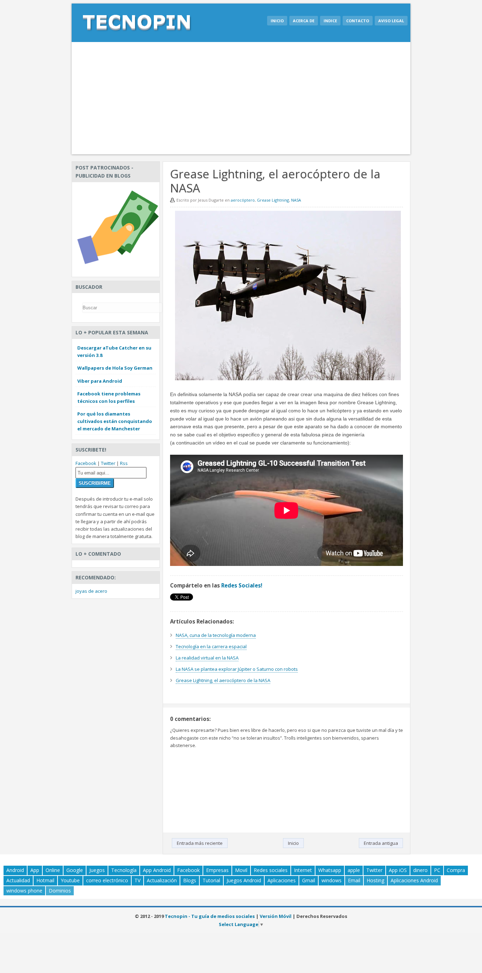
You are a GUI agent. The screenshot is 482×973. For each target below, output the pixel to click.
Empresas (217, 870)
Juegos (97, 870)
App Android (157, 870)
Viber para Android (99, 381)
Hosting (375, 880)
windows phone (24, 890)
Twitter (108, 463)
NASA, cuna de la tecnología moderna (216, 635)
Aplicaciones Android (414, 880)
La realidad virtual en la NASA (207, 658)
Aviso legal (391, 20)
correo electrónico (107, 880)
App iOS (398, 870)
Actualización (162, 880)
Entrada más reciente (200, 843)
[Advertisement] (241, 98)
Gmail (308, 880)
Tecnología (124, 870)
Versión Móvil (275, 916)
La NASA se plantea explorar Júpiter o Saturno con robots (237, 669)
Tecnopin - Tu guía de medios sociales (210, 916)
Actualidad (18, 880)
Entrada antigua (381, 843)
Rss (124, 463)
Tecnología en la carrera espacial (211, 646)
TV (137, 880)
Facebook (86, 463)
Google (74, 870)
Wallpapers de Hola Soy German (114, 368)
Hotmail (45, 880)
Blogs (189, 880)
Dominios (60, 890)
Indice (330, 20)
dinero (420, 870)
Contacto (357, 20)
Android (15, 870)
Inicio (277, 20)
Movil (241, 870)
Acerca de (303, 20)
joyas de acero (91, 591)
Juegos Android (244, 880)
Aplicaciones (281, 880)
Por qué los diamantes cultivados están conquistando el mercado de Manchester (114, 421)
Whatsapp (329, 870)
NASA (296, 200)
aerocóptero (243, 200)
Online (53, 870)
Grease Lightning (273, 200)
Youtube (70, 880)
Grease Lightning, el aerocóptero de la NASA (223, 680)
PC (437, 870)
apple (354, 870)
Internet (303, 870)
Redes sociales (271, 870)
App (34, 870)
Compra (456, 870)
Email (354, 880)
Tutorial (211, 880)
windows (331, 880)
